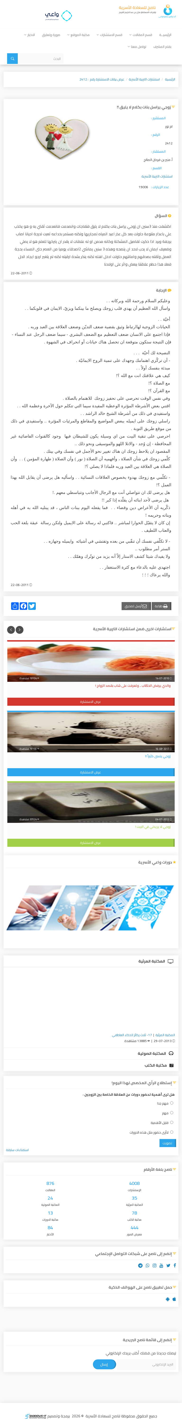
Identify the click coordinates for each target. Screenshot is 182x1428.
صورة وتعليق (51, 35)
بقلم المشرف (162, 47)
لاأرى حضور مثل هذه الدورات (149, 1132)
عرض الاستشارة (90, 702)
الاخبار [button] (31, 35)
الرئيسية (170, 79)
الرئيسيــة (165, 35)
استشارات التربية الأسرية (144, 79)
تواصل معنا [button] (138, 47)
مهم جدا (162, 1103)
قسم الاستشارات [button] (111, 35)
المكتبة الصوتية (152, 1053)
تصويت (167, 1143)
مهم (165, 1113)
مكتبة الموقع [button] (80, 35)
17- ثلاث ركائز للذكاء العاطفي (132, 1035)
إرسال (104, 1364)
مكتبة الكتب (156, 1065)
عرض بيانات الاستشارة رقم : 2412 (101, 79)
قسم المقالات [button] (142, 35)
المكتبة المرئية (152, 961)
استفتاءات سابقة (17, 1150)
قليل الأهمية (159, 1123)
